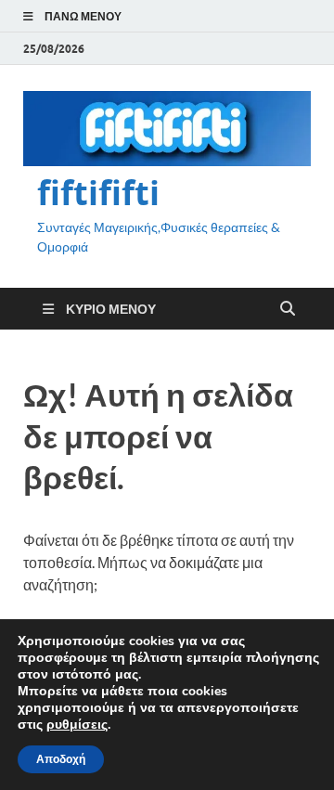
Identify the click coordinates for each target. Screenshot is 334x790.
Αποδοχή (60, 759)
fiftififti (98, 192)
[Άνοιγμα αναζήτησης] (288, 309)
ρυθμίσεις (77, 725)
